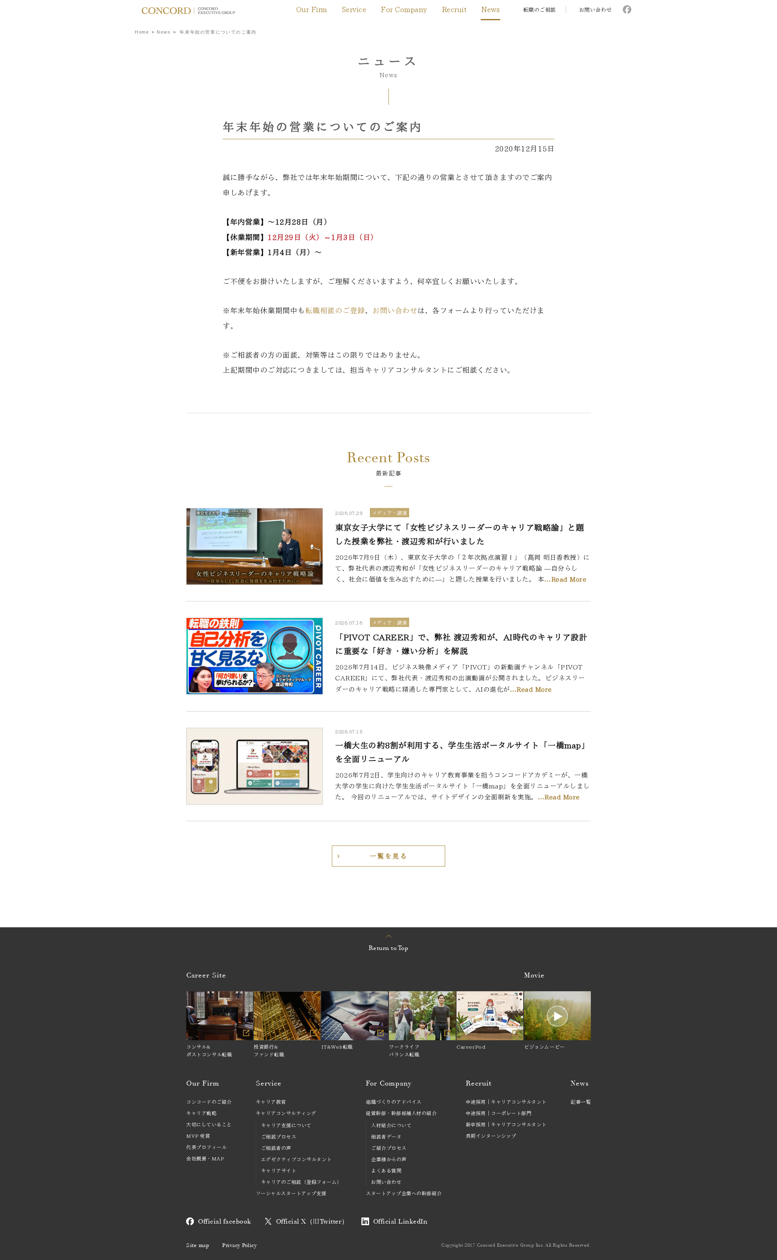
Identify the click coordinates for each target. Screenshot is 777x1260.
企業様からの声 (389, 1159)
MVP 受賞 (198, 1135)
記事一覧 (581, 1101)
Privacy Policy (239, 1245)
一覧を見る (388, 856)
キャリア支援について (286, 1125)
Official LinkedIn (400, 1222)
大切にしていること (209, 1124)
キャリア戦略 (201, 1113)
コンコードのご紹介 (209, 1101)
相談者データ (386, 1136)
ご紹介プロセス (389, 1147)
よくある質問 (386, 1170)
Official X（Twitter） (312, 1222)
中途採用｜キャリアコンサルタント (506, 1101)
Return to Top (389, 948)
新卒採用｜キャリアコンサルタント (506, 1124)
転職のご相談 (539, 10)
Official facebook (224, 1222)
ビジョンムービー (544, 1046)
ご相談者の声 (276, 1147)
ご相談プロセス (279, 1136)
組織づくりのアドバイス (394, 1101)
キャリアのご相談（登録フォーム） (301, 1181)
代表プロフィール (206, 1147)
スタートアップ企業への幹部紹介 (404, 1193)
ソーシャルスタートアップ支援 (291, 1193)
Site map (197, 1245)
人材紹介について (391, 1125)
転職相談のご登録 (335, 310)
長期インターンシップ (491, 1135)
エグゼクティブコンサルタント (296, 1159)
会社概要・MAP (205, 1158)
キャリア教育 (271, 1101)
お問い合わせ (595, 10)
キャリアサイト (279, 1170)
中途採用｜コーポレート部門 (499, 1113)
